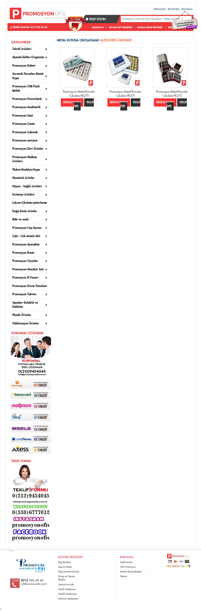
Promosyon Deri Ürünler (27, 148)
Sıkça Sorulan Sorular (68, 571)
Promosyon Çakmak (25, 132)
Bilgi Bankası (64, 562)
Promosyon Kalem (23, 65)
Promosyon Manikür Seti (28, 269)
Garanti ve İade (66, 584)
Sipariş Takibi (65, 567)
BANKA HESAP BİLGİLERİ (149, 27)
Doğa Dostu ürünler (24, 211)
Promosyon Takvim (24, 294)
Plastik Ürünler (21, 315)
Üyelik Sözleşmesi (67, 589)
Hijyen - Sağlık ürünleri (27, 186)
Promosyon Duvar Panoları (29, 286)
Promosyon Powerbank (27, 99)
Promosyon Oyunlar (25, 261)
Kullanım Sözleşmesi (68, 598)
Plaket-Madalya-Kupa (26, 169)
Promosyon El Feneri (25, 277)
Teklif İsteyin (97, 19)
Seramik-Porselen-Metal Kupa (27, 76)
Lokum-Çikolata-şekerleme (29, 202)
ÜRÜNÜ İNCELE (72, 102)
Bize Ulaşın (187, 9)
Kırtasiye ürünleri (23, 194)
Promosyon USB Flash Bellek (26, 88)
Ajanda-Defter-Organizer (28, 57)
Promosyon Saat (22, 115)
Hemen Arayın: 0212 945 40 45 (29, 27)
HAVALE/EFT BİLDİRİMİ (120, 27)
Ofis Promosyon (128, 567)
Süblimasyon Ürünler (25, 323)
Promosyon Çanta (23, 123)
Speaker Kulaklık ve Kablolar (25, 304)
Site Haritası (174, 9)
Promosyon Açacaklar (26, 244)
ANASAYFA (98, 27)
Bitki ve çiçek (20, 219)
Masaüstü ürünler (23, 178)
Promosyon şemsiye (24, 140)
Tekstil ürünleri (21, 49)
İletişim (123, 576)
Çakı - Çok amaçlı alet (26, 236)
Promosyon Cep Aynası (27, 227)
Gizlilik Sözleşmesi (67, 594)
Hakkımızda (159, 9)
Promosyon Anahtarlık (26, 107)
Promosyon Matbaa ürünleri (24, 159)
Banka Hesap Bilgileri (131, 571)
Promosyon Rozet (23, 252)
